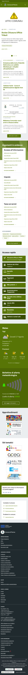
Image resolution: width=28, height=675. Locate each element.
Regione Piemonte (5, 1)
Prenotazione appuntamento (7, 627)
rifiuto (19, 669)
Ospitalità (3, 595)
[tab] (12, 55)
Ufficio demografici (8, 60)
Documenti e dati (4, 547)
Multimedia (3, 599)
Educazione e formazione (6, 564)
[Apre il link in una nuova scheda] (14, 425)
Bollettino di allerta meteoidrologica (9, 584)
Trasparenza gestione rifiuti (7, 643)
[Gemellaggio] (14, 432)
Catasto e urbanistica (5, 560)
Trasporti (3, 647)
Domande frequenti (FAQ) (6, 625)
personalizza (9, 672)
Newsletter (3, 634)
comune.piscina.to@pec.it (8, 620)
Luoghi (2, 593)
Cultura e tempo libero (6, 562)
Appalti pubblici (4, 558)
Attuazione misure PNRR (6, 657)
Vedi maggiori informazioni (10, 403)
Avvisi (5, 29)
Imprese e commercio (5, 569)
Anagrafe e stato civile (6, 556)
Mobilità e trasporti (5, 571)
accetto (11, 669)
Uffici (2, 541)
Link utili (3, 649)
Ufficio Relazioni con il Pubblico (7, 623)
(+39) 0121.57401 (9, 617)
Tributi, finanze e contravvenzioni (8, 575)
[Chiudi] (26, 659)
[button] (25, 5)
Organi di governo (5, 539)
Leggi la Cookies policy (21, 672)
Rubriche (3, 602)
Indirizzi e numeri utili (5, 645)
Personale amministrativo (6, 545)
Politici (2, 543)
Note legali (3, 653)
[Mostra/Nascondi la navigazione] (1, 4)
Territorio (3, 597)
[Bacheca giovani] (14, 418)
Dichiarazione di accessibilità (8, 655)
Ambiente (3, 554)
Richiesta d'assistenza (5, 631)
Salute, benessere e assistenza (7, 573)
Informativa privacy (5, 651)
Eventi (2, 591)
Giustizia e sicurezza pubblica (7, 567)
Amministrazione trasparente (7, 641)
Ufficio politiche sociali (9, 116)
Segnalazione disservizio (6, 629)
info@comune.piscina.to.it (9, 619)
